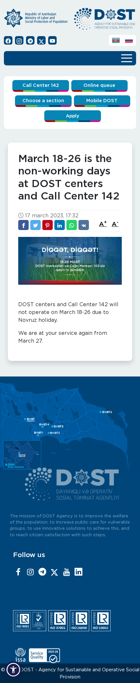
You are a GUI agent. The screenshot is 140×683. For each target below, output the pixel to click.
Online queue (99, 85)
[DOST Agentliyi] (78, 572)
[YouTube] (66, 572)
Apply (72, 116)
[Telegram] (42, 572)
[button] (13, 669)
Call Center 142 (40, 85)
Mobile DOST (102, 101)
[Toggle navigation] (126, 57)
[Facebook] (18, 572)
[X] (54, 572)
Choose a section (43, 101)
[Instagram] (30, 572)
